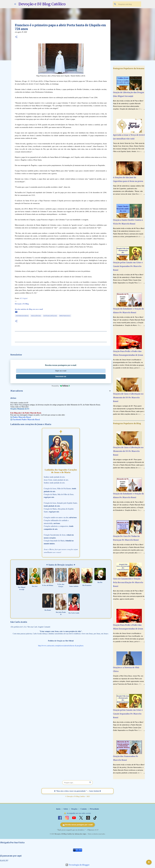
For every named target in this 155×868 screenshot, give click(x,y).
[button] (16, 37)
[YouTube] (74, 817)
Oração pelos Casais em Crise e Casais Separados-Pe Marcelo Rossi (128, 266)
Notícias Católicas (50, 316)
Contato (83, 808)
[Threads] (88, 817)
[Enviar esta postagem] (16, 313)
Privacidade (94, 808)
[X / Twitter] (81, 817)
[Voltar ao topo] (149, 862)
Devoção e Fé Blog (22, 304)
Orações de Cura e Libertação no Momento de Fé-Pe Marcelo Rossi (128, 397)
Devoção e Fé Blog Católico (42, 4)
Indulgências (36, 316)
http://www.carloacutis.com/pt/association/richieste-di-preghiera (60, 645)
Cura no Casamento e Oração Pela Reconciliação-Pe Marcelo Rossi (128, 582)
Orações (74, 808)
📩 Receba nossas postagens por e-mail (77, 825)
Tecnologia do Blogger (79, 865)
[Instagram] (67, 817)
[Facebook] (60, 817)
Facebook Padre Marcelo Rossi (26, 419)
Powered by (55, 386)
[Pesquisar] (90, 782)
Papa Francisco (64, 316)
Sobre (66, 808)
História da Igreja (22, 316)
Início (58, 808)
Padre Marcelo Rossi (22, 417)
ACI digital (23, 298)
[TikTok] (95, 817)
